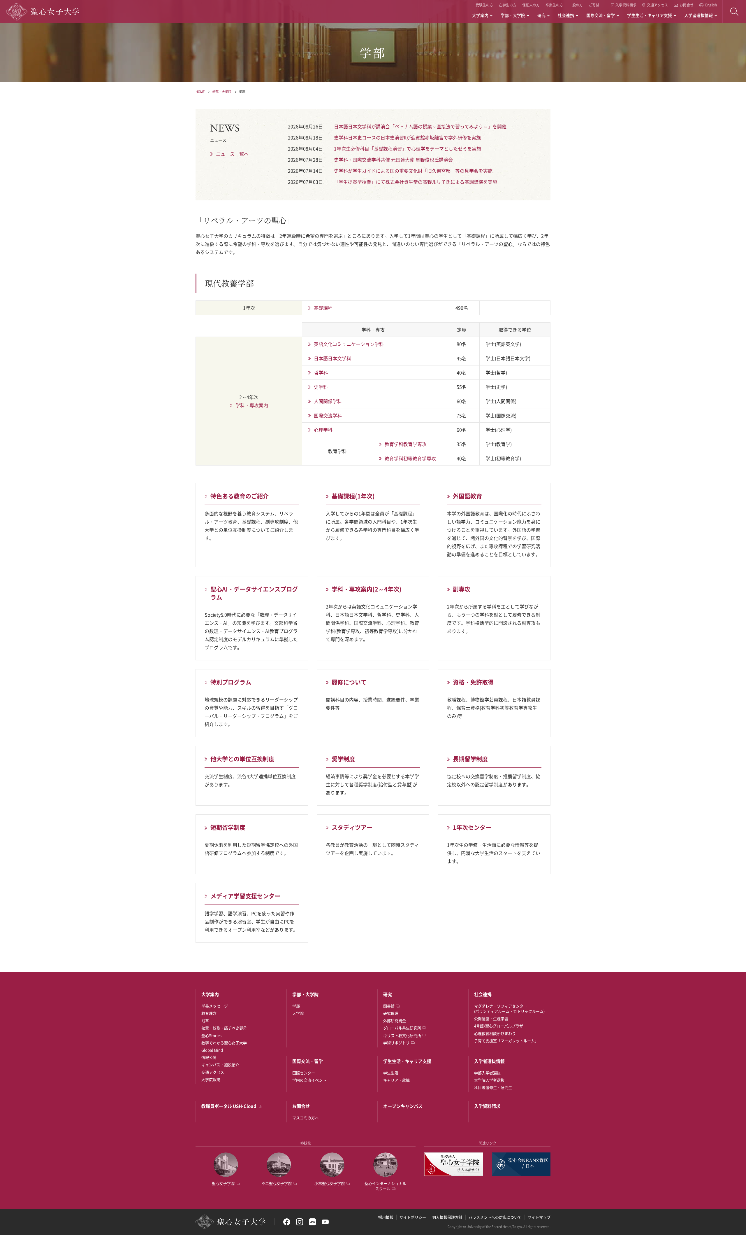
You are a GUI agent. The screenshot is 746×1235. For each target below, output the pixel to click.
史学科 (321, 386)
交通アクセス (657, 5)
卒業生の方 (554, 5)
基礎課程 (323, 307)
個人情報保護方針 (447, 1217)
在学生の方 (507, 5)
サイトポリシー (413, 1217)
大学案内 (480, 15)
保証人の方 (531, 5)
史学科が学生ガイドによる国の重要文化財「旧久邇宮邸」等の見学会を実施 (413, 170)
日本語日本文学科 (332, 358)
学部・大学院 (513, 15)
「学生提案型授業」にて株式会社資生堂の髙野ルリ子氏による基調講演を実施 (415, 181)
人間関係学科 (328, 401)
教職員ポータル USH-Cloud (228, 1106)
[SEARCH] (734, 11)
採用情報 (385, 1217)
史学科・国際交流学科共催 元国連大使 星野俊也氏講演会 (393, 159)
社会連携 (566, 15)
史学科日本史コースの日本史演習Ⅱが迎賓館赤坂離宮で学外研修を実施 (407, 137)
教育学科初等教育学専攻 (410, 458)
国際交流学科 (328, 415)
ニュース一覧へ (232, 153)
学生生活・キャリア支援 (649, 15)
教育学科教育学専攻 (406, 443)
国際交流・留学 (600, 15)
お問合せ (687, 5)
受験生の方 (484, 5)
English (711, 5)
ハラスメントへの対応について (495, 1217)
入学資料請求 (625, 5)
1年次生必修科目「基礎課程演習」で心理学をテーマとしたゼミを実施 (407, 148)
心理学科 (323, 429)
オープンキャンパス (403, 1106)
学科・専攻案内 (251, 405)
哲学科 (321, 372)
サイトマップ (539, 1217)
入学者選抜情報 (698, 15)
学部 (242, 91)
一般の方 (576, 5)
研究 (541, 15)
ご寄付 (594, 5)
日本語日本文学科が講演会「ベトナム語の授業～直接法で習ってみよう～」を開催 (420, 126)
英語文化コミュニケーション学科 (349, 343)
